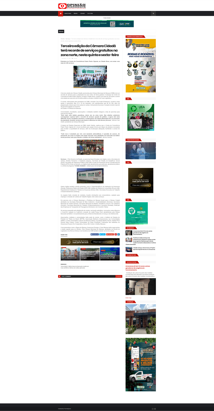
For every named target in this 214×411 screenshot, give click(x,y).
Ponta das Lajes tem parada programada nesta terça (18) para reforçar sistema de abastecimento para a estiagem (89, 255)
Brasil (76, 13)
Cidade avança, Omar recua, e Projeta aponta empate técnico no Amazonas (144, 248)
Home (62, 39)
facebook (118, 276)
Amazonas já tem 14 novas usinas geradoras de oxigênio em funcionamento (142, 232)
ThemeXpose (67, 408)
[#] (153, 409)
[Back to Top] (155, 409)
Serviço (68, 39)
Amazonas (67, 13)
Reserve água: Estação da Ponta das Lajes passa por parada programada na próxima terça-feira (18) (108, 255)
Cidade (82, 13)
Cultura (90, 13)
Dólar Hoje (128, 298)
